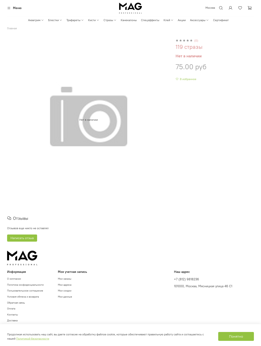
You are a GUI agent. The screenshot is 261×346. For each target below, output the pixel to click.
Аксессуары (197, 20)
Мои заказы (64, 278)
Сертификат (221, 20)
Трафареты (73, 20)
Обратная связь (16, 302)
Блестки (53, 20)
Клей (167, 20)
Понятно (236, 336)
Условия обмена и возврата (23, 296)
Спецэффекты (150, 20)
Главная (12, 28)
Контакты (12, 314)
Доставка (12, 320)
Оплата (11, 308)
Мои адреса (64, 284)
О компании (14, 278)
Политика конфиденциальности (25, 284)
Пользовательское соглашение (25, 290)
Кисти (92, 20)
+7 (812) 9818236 (186, 279)
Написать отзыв (22, 238)
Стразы (108, 20)
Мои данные (65, 296)
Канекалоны (129, 20)
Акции (182, 20)
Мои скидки (64, 290)
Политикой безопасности (32, 338)
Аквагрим (34, 20)
